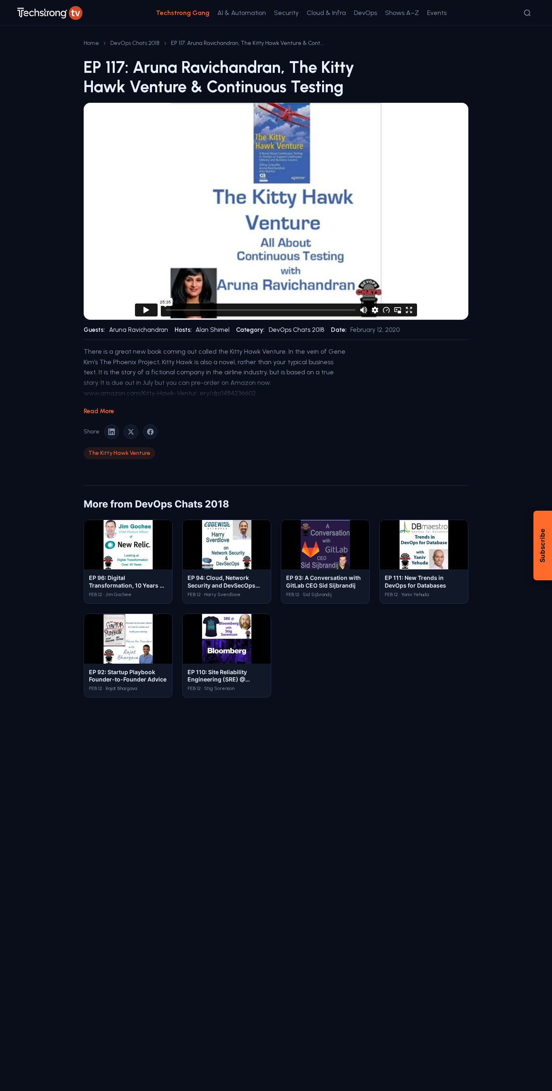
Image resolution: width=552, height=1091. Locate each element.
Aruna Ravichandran (138, 329)
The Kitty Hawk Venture (119, 453)
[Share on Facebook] (150, 432)
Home (91, 43)
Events (437, 13)
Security (286, 13)
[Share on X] (131, 432)
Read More (99, 411)
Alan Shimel (213, 329)
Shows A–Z (402, 13)
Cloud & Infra (326, 13)
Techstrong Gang (182, 13)
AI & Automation (241, 13)
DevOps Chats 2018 (135, 43)
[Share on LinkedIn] (111, 432)
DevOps (365, 13)
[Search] (527, 13)
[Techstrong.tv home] (49, 13)
